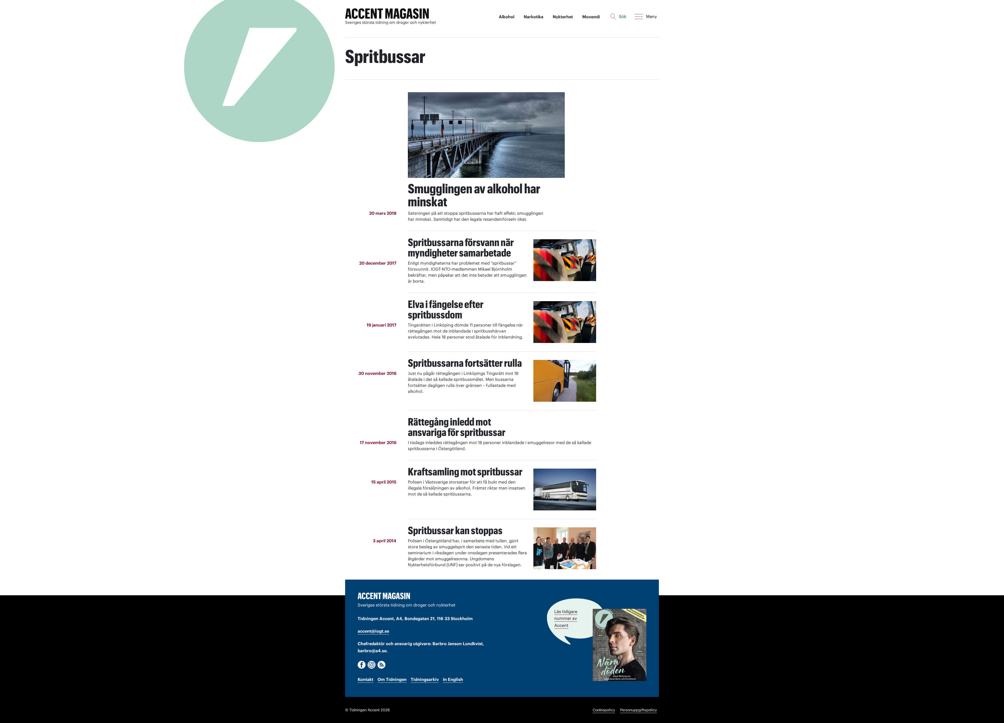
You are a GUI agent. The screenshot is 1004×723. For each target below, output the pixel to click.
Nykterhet (563, 16)
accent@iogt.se (373, 631)
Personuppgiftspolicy (638, 710)
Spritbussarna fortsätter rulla (465, 363)
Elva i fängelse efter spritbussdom (445, 309)
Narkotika (533, 16)
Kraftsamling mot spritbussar (465, 471)
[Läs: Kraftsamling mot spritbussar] (564, 489)
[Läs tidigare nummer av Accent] (619, 645)
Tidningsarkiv (425, 679)
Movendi (591, 16)
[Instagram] (371, 665)
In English (453, 679)
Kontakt (365, 679)
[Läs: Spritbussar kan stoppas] (564, 548)
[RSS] (381, 665)
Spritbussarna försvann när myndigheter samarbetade (461, 247)
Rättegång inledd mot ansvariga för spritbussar (456, 427)
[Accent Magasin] (387, 13)
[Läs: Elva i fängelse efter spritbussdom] (564, 322)
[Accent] (384, 595)
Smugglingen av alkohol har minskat (474, 195)
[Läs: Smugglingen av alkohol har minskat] (486, 135)
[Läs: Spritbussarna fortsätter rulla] (564, 381)
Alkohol (506, 16)
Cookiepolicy (604, 710)
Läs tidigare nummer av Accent (565, 618)
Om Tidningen (392, 679)
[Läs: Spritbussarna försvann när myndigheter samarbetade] (564, 260)
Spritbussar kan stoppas (455, 530)
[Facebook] (362, 665)
